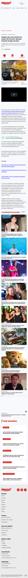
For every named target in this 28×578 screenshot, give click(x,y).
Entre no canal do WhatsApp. (14, 138)
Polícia (2, 495)
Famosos (3, 498)
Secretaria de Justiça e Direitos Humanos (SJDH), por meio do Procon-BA (13, 112)
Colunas (3, 515)
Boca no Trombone (6, 517)
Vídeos (3, 511)
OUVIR (4, 57)
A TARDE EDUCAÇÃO (6, 547)
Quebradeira (4, 522)
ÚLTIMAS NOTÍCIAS (7, 8)
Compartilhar (22, 57)
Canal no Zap (4, 530)
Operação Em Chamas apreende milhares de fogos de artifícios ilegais (13, 165)
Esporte (3, 500)
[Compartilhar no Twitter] (21, 59)
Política (3, 502)
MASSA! (3, 541)
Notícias (4, 494)
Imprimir (12, 56)
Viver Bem (3, 507)
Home (2, 30)
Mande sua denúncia (6, 528)
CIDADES (17, 8)
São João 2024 (8, 30)
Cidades (3, 504)
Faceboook (4, 535)
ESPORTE (22, 8)
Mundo (3, 509)
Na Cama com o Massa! (7, 519)
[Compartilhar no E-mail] (23, 59)
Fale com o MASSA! (7, 526)
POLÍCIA (13, 8)
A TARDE (3, 543)
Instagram (3, 532)
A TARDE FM (4, 545)
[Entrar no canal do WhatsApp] (3, 137)
